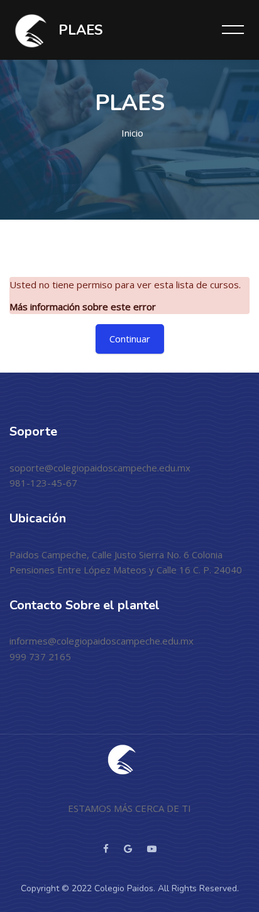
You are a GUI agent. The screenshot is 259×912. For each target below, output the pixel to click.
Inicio (132, 133)
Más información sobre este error (82, 306)
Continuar (129, 338)
